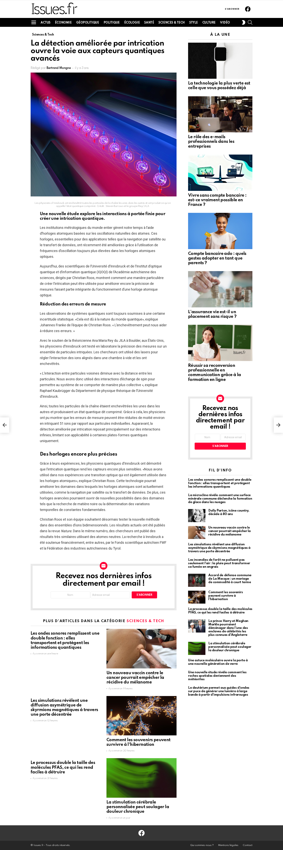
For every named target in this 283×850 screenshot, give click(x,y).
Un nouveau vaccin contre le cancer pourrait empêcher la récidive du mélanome (135, 677)
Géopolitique (87, 22)
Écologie (132, 22)
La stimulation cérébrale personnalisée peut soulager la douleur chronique (137, 807)
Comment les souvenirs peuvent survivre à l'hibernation (225, 596)
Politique (112, 22)
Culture (209, 22)
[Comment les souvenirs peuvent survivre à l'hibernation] (141, 716)
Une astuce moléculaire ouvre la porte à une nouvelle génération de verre (218, 662)
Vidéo (225, 22)
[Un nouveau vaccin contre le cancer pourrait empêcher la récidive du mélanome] (141, 648)
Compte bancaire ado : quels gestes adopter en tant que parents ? (217, 258)
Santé (149, 22)
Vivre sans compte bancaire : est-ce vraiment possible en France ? (217, 200)
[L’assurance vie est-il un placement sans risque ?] (220, 289)
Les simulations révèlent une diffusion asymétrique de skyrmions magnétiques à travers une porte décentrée (219, 548)
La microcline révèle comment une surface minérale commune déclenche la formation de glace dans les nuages (220, 499)
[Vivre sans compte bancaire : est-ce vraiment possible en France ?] (220, 173)
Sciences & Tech (171, 22)
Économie (63, 22)
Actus (45, 22)
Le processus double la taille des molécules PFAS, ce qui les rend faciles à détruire (63, 767)
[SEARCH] (250, 22)
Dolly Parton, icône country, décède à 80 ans (228, 512)
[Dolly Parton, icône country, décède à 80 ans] (196, 515)
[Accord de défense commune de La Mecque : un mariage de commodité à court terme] (196, 580)
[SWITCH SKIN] (243, 22)
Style (193, 22)
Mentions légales (228, 845)
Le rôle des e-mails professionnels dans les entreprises (211, 141)
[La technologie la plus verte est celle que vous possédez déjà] (220, 61)
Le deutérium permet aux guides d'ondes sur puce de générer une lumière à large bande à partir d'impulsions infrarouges (218, 691)
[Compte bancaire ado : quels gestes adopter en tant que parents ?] (220, 231)
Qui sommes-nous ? (202, 845)
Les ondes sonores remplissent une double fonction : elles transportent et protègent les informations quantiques (219, 483)
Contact (247, 845)
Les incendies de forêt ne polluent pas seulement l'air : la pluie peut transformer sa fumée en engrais (219, 563)
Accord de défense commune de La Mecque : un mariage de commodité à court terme (229, 579)
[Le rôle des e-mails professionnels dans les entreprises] (220, 114)
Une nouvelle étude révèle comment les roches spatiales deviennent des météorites (217, 676)
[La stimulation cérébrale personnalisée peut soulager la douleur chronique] (141, 778)
